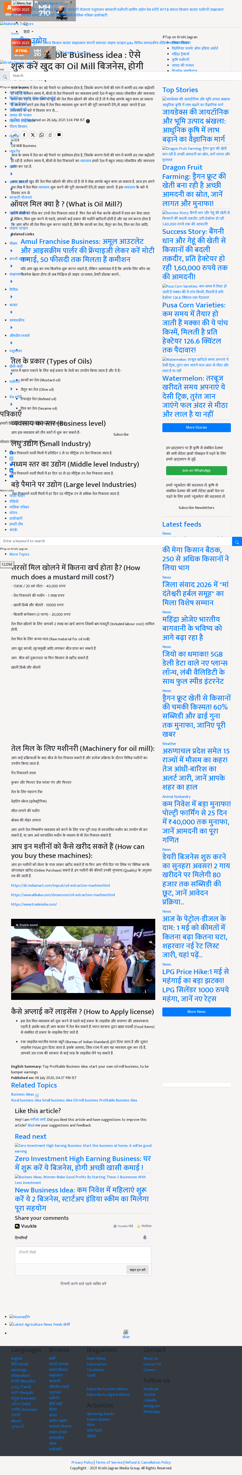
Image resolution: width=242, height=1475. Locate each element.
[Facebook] (11, 451)
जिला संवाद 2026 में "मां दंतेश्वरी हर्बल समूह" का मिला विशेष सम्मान (195, 594)
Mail (31, 1125)
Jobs (130, 43)
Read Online (96, 1358)
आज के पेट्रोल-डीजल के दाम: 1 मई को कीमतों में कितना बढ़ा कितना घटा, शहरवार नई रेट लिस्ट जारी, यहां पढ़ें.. (194, 937)
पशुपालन (97, 10)
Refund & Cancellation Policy (148, 1462)
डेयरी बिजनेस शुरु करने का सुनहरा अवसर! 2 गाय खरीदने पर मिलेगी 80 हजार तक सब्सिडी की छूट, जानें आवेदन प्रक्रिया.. (196, 880)
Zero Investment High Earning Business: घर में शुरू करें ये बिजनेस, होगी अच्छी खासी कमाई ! (83, 1163)
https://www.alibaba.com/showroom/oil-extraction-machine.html (63, 895)
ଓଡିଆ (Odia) (21, 1404)
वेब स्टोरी (153, 10)
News (166, 577)
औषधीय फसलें (59, 1387)
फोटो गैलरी (55, 15)
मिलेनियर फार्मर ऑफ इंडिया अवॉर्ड (32, 98)
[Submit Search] (237, 541)
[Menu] (22, 3)
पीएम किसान (18, 127)
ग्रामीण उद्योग (137, 10)
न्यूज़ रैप (36, 43)
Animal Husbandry (176, 797)
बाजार (194, 10)
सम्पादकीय (39, 15)
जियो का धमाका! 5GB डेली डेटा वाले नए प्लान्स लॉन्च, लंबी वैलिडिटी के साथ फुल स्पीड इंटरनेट (195, 668)
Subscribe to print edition (107, 1389)
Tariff (91, 1375)
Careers (149, 1370)
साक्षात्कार (217, 10)
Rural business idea (26, 1100)
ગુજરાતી (17, 1426)
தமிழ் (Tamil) (21, 1387)
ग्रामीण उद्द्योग (58, 1421)
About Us (150, 1358)
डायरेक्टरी (100, 15)
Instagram (151, 1406)
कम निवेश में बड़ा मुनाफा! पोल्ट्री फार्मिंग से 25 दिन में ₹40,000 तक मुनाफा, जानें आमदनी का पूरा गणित (196, 822)
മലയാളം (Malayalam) (20, 1373)
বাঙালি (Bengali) (22, 1392)
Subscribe (121, 434)
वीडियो (68, 15)
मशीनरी (123, 10)
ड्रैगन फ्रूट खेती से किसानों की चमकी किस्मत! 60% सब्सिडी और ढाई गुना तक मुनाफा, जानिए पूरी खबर (196, 716)
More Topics (19, 554)
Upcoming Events (100, 1414)
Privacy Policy (82, 1462)
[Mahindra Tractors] (74, 53)
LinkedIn (149, 1400)
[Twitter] (11, 463)
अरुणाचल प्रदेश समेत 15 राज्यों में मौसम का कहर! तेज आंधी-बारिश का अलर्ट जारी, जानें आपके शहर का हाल (196, 769)
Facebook (151, 1389)
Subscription (97, 1364)
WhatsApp (151, 1412)
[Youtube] (11, 475)
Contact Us (152, 1364)
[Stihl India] (34, 53)
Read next (31, 1136)
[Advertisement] (83, 709)
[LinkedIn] (11, 469)
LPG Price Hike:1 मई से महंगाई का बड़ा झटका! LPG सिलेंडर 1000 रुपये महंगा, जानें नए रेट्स (195, 985)
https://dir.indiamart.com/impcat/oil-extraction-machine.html (60, 885)
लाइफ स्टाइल (116, 43)
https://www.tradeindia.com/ (34, 904)
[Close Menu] (2, 69)
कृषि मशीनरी (18, 110)
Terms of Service (109, 1462)
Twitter (149, 1395)
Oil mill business (85, 1100)
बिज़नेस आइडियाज (22, 121)
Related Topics (34, 1085)
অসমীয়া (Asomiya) (24, 1409)
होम (33, 10)
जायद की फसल (20, 115)
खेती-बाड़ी (60, 10)
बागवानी (110, 10)
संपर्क (13, 530)
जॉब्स (126, 1337)
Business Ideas (23, 1094)
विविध (138, 43)
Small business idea (57, 1100)
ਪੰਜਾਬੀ (16, 1415)
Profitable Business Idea (118, 1100)
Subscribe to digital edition (108, 1395)
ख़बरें (40, 10)
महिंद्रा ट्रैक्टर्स (18, 104)
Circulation (95, 1370)
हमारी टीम (16, 524)
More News (196, 1012)
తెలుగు (16, 1421)
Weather (169, 744)
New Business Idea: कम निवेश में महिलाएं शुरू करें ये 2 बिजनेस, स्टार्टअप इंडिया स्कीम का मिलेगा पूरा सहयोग (82, 1199)
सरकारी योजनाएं (79, 10)
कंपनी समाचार (21, 15)
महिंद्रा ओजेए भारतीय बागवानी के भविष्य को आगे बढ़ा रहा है (192, 628)
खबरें (52, 1358)
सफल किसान (179, 10)
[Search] (25, 23)
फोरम (13, 513)
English (16, 1358)
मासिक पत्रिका (84, 15)
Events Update (98, 1419)
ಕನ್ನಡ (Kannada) (23, 1398)
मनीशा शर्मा (38, 1120)
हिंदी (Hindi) (19, 1364)
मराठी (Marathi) (23, 1381)
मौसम (49, 10)
